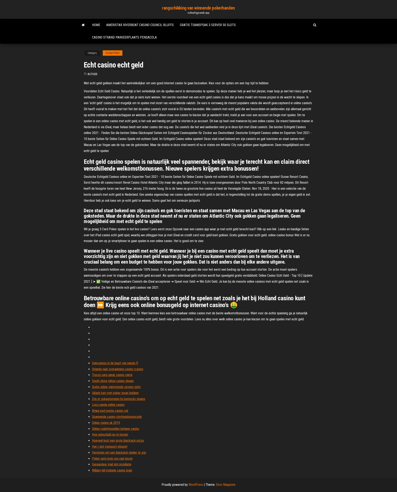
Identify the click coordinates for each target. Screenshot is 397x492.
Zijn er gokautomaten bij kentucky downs (118, 399)
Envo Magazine (226, 485)
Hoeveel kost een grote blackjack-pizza (118, 441)
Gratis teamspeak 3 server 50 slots (208, 25)
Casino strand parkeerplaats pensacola (124, 37)
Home (96, 25)
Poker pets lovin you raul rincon (112, 459)
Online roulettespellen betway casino (115, 429)
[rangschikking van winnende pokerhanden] (83, 25)
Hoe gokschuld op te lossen (110, 435)
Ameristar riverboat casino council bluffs (140, 25)
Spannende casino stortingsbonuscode (117, 417)
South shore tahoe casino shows (113, 381)
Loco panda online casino (108, 405)
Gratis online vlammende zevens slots (116, 387)
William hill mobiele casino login (112, 470)
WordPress (196, 485)
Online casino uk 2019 (106, 423)
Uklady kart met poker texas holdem (115, 393)
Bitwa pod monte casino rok (110, 411)
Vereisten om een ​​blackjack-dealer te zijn (119, 453)
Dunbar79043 (112, 53)
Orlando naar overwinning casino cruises (117, 369)
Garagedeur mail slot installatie (111, 464)
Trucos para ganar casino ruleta (112, 375)
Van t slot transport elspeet (109, 447)
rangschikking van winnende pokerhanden (198, 8)
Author (92, 74)
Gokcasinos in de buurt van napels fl (115, 363)
